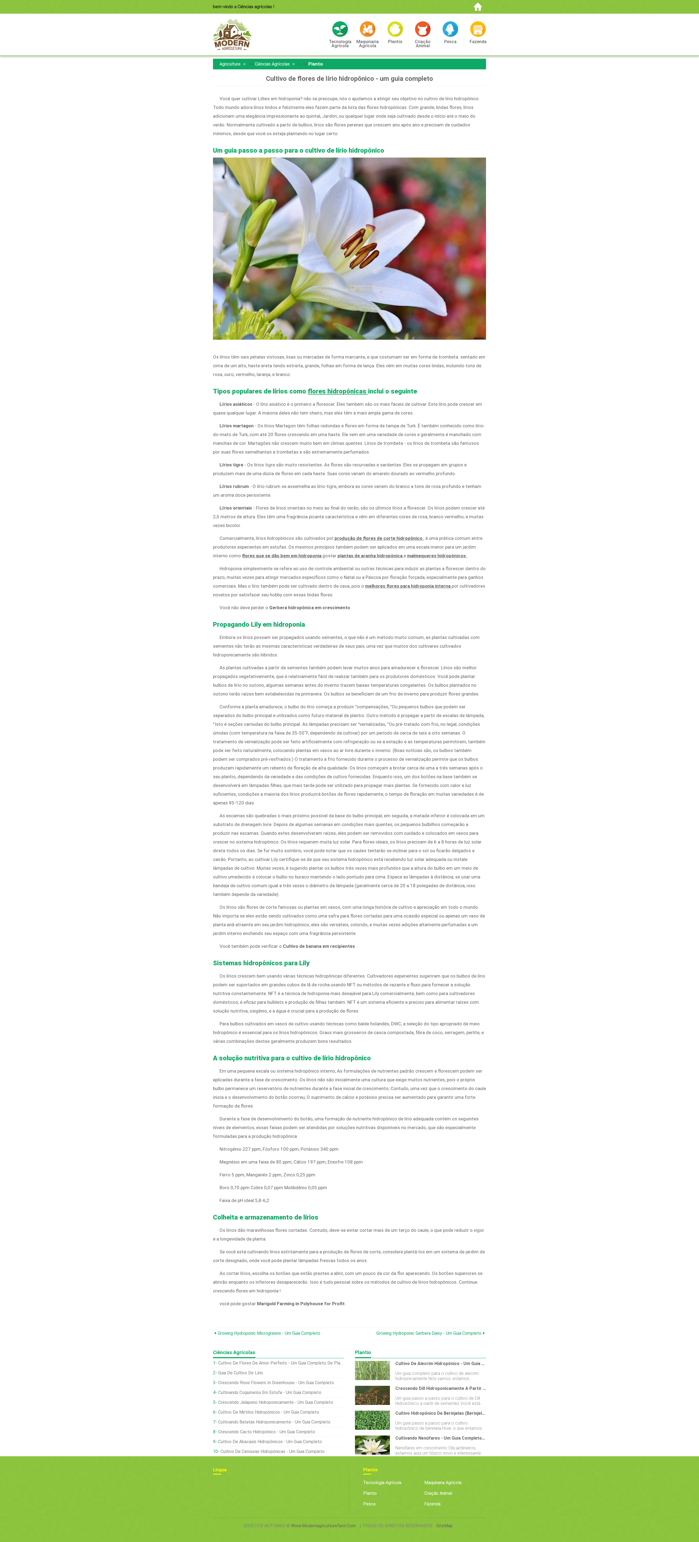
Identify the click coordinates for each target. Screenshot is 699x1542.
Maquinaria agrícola (442, 1482)
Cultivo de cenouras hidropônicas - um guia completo (273, 1451)
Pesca (369, 1504)
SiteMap (444, 1525)
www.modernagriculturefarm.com (323, 1525)
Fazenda (432, 1504)
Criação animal (438, 1493)
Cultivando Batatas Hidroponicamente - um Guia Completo (274, 1422)
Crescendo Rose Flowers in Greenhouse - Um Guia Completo (276, 1383)
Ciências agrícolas (272, 64)
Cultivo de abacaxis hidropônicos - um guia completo (270, 1442)
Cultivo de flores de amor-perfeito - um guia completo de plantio (281, 1363)
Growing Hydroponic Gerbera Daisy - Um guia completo (428, 1333)
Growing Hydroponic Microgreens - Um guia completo (269, 1333)
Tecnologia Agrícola (382, 1482)
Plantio (315, 64)
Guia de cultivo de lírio (240, 1373)
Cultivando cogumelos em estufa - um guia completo (269, 1392)
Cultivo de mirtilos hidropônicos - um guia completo (268, 1412)
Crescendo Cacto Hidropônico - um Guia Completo (266, 1432)
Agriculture (230, 64)
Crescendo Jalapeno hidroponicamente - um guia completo (275, 1402)
